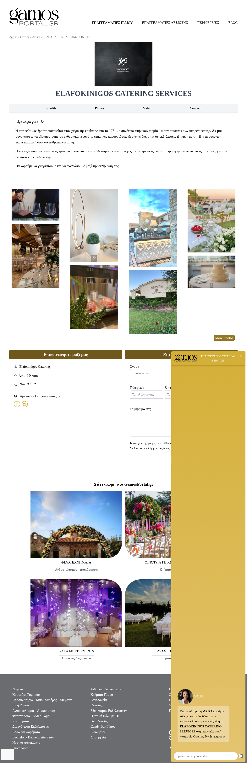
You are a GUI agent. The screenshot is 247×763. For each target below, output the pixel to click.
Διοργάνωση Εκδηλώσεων (30, 726)
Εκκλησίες (98, 732)
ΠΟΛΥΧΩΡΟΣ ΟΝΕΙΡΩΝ (170, 651)
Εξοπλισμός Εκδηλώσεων (109, 711)
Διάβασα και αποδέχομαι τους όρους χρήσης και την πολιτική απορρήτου (170, 448)
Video (147, 108)
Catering (24, 36)
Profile (51, 108)
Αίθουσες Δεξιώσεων (106, 689)
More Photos (224, 338)
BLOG (233, 23)
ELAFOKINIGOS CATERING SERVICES (67, 36)
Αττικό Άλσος (28, 376)
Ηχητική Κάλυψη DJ (105, 716)
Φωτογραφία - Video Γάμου (31, 716)
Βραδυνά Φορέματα (26, 732)
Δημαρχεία (98, 737)
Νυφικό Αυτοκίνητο (26, 742)
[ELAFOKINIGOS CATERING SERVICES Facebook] (17, 404)
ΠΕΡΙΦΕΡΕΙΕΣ (208, 23)
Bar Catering (99, 721)
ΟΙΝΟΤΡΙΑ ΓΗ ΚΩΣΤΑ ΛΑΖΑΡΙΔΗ (171, 562)
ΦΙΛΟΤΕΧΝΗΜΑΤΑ (76, 562)
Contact (195, 108)
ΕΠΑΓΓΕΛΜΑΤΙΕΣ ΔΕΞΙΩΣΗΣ (165, 23)
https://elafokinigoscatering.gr (39, 396)
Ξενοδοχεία (99, 700)
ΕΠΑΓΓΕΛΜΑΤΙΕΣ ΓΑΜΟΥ (113, 23)
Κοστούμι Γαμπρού (26, 695)
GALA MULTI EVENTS (76, 651)
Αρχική (13, 36)
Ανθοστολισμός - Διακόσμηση (33, 711)
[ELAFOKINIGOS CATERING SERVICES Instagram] (25, 404)
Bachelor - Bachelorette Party (33, 737)
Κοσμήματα (20, 721)
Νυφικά (17, 689)
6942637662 (27, 384)
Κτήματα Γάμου (102, 695)
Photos (99, 108)
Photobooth (20, 748)
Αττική (36, 36)
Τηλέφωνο (137, 388)
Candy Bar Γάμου (103, 726)
